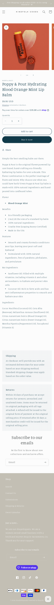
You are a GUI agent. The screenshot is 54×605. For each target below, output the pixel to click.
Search (9, 486)
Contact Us (11, 493)
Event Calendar (13, 512)
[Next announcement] (51, 4)
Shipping (5, 105)
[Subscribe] (45, 462)
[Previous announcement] (3, 4)
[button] (3, 12)
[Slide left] (21, 75)
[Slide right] (33, 75)
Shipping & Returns (15, 506)
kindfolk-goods (22, 600)
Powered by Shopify (36, 600)
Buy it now (27, 139)
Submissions (12, 499)
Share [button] (8, 150)
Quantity (6, 115)
